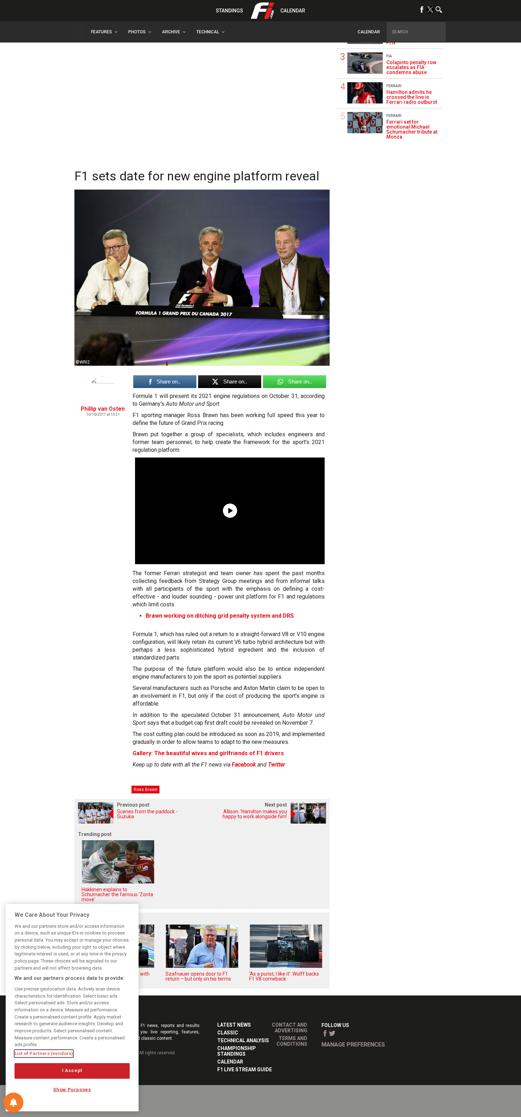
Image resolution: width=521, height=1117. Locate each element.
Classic (227, 1032)
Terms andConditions (291, 1041)
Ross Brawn (145, 789)
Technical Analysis (243, 1040)
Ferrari (394, 86)
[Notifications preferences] (13, 1102)
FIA (389, 56)
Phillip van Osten (103, 408)
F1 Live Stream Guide (244, 1069)
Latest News (234, 1025)
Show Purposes (72, 1089)
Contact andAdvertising (289, 1027)
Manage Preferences (353, 1044)
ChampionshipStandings (236, 1051)
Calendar (292, 10)
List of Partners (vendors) (44, 1053)
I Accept (72, 1070)
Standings (229, 10)
